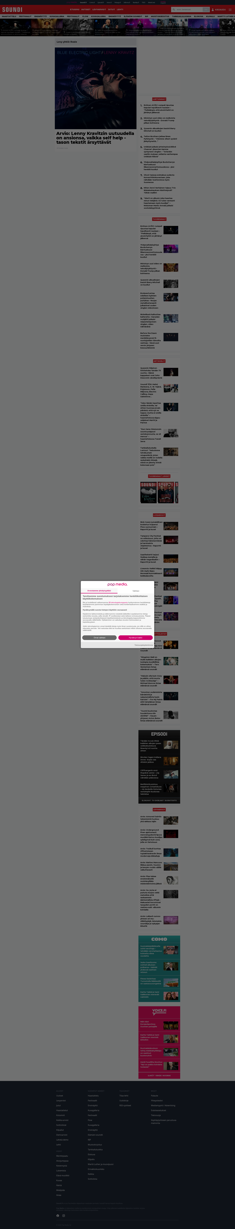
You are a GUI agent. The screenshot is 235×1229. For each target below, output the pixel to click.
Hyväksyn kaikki (135, 638)
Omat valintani (99, 638)
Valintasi (136, 591)
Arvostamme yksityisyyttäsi (99, 590)
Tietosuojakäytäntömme (144, 645)
